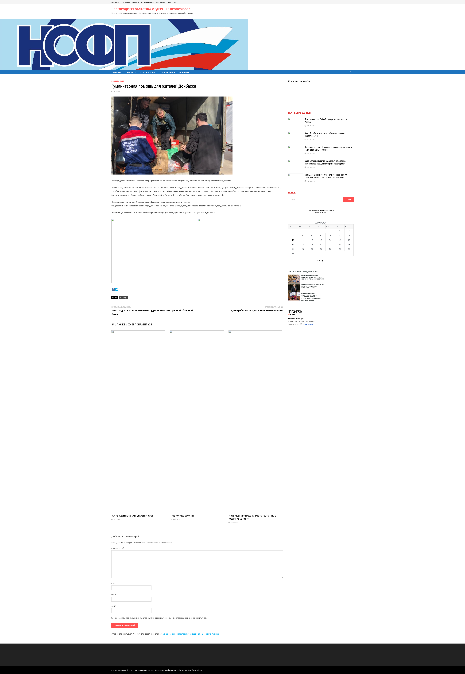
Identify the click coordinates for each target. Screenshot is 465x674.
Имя (113, 583)
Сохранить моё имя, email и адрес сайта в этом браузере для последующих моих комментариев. (161, 618)
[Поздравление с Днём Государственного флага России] (295, 119)
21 (330, 244)
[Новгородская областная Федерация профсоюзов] (124, 44)
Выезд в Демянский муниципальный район (132, 515)
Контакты (172, 2)
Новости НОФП (117, 81)
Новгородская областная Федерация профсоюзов (150, 9)
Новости (135, 2)
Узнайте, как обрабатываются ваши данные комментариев (191, 633)
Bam (200, 670)
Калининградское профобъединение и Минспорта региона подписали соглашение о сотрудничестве (311, 297)
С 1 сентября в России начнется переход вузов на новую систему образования (312, 277)
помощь (123, 298)
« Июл (320, 260)
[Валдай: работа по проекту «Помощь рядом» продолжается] (295, 133)
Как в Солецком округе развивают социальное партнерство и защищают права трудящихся (325, 162)
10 (293, 240)
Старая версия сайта (299, 80)
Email (114, 595)
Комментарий (118, 548)
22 (340, 244)
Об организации (147, 2)
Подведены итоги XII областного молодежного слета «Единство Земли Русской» (328, 148)
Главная (126, 2)
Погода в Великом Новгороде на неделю (321, 210)
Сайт (113, 606)
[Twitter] (116, 289)
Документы (160, 2)
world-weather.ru (320, 213)
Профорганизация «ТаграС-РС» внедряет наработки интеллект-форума (312, 286)
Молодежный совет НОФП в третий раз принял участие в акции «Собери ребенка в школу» (326, 176)
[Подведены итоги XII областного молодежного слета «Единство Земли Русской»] (295, 147)
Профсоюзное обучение (182, 515)
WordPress (192, 670)
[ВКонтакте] (113, 289)
